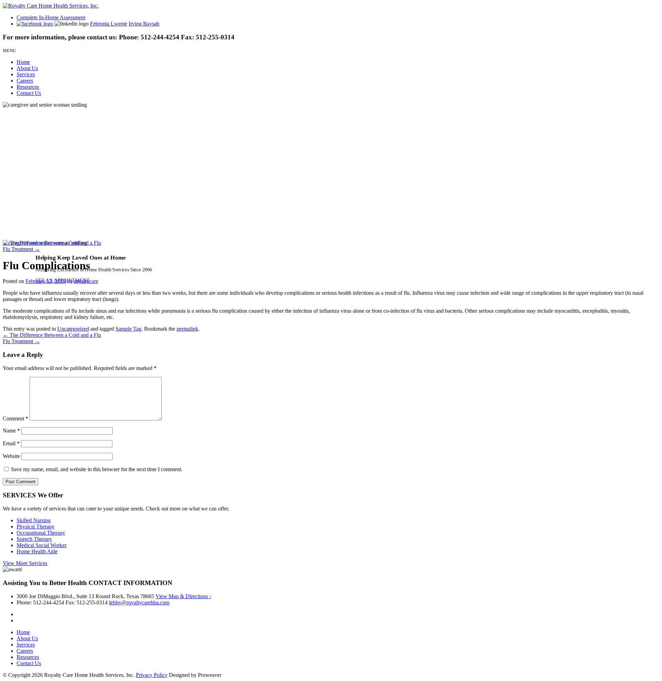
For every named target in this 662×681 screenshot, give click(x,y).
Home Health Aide (37, 551)
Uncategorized (73, 329)
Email (11, 443)
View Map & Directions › (183, 596)
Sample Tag (128, 329)
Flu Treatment (21, 249)
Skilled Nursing (34, 520)
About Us (27, 68)
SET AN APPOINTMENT (63, 280)
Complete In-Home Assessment (51, 17)
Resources (28, 87)
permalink (187, 329)
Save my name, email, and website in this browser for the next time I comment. (96, 469)
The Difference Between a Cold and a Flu (52, 243)
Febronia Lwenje (108, 24)
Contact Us (29, 93)
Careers (25, 81)
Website (11, 456)
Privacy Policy (152, 675)
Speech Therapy (34, 539)
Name (11, 431)
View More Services (25, 563)
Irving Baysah (144, 24)
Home (23, 62)
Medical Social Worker (42, 545)
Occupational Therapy (41, 533)
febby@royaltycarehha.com (139, 602)
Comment (15, 418)
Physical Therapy (35, 526)
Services (26, 74)
